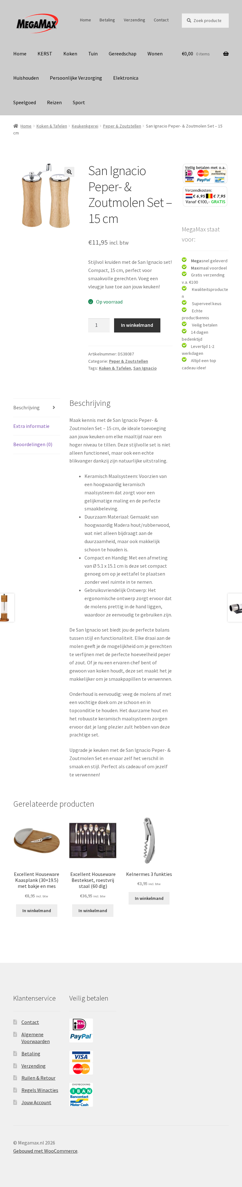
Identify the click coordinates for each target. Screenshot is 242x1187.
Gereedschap (122, 53)
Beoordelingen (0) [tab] (32, 444)
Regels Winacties (39, 1090)
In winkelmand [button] (36, 910)
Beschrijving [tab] (26, 407)
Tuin (93, 53)
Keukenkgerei (85, 126)
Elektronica (125, 78)
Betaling (107, 20)
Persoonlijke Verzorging (76, 78)
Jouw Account (36, 1102)
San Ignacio (145, 368)
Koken (70, 53)
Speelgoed (24, 102)
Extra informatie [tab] (31, 426)
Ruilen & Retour (38, 1078)
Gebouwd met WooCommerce (45, 1151)
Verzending (134, 20)
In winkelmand (137, 325)
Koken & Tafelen (52, 126)
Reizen (54, 102)
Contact (161, 20)
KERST (44, 53)
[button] (69, 172)
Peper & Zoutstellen (122, 126)
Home (85, 20)
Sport (79, 102)
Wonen (155, 53)
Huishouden (26, 78)
